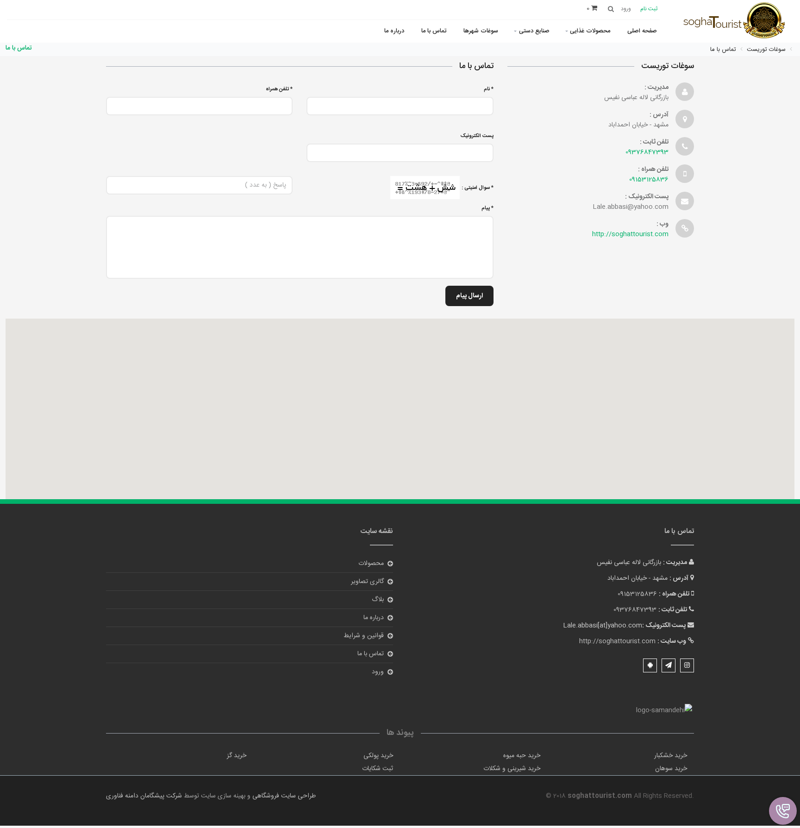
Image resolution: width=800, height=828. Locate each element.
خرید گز (236, 755)
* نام (489, 89)
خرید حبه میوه (521, 755)
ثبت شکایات (377, 768)
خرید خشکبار (670, 755)
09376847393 (647, 152)
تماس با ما (433, 31)
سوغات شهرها (480, 31)
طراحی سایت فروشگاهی (283, 796)
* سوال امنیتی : (478, 188)
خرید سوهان (671, 768)
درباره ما (394, 31)
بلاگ (378, 599)
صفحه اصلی (642, 31)
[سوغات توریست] (737, 22)
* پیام (487, 208)
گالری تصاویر (367, 581)
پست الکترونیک (477, 136)
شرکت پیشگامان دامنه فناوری (144, 796)
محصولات (371, 563)
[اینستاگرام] (687, 665)
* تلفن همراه (279, 89)
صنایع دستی (534, 31)
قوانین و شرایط (364, 635)
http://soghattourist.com (630, 234)
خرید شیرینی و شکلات (511, 768)
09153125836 (649, 179)
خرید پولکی (378, 755)
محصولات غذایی (590, 31)
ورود (378, 671)
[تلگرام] (668, 665)
